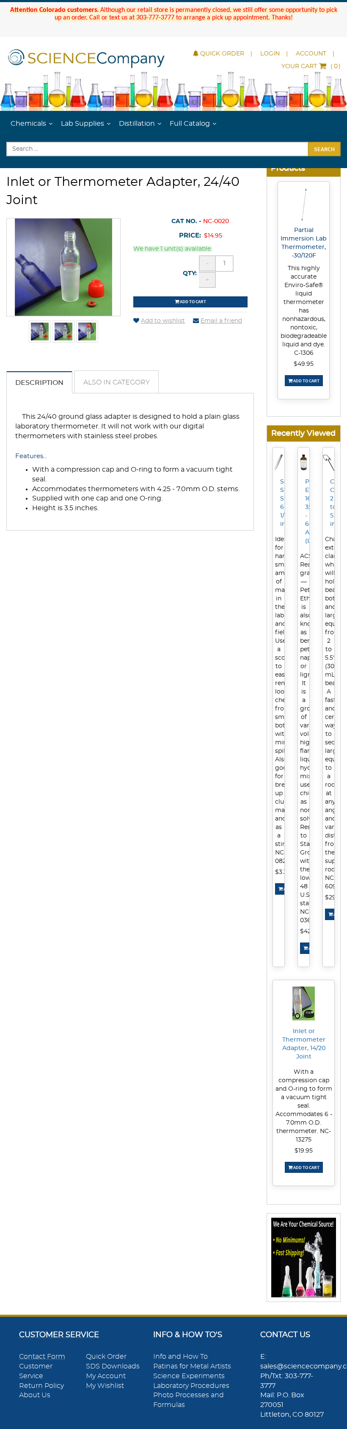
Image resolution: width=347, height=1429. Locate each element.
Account (311, 54)
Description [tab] (39, 382)
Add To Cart (305, 381)
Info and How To (180, 1356)
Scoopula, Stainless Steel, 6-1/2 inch (282, 503)
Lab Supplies (82, 123)
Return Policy (41, 1385)
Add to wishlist (163, 321)
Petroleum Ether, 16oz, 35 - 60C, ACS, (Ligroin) (307, 511)
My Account (106, 1376)
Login (270, 54)
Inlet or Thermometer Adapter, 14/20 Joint (303, 1044)
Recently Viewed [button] (303, 433)
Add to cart (192, 301)
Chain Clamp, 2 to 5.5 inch (332, 503)
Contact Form (42, 1356)
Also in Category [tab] (116, 382)
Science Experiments (189, 1376)
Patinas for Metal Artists (192, 1366)
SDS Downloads (113, 1366)
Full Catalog (190, 123)
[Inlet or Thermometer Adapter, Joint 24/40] (63, 332)
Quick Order (222, 54)
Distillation (137, 123)
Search (324, 149)
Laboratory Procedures (191, 1385)
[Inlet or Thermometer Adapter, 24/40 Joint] (40, 332)
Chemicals (28, 123)
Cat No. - (186, 221)
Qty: (190, 273)
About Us (34, 1395)
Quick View (303, 206)
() (311, 66)
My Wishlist (105, 1385)
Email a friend (221, 321)
